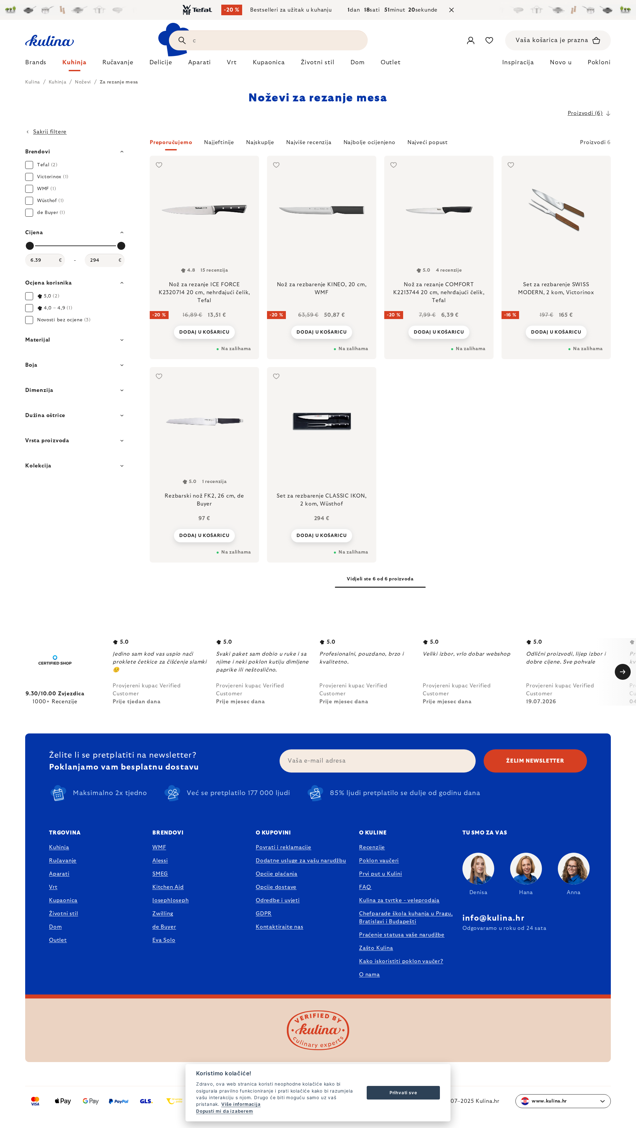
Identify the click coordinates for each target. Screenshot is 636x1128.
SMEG (160, 874)
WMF (159, 847)
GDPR (264, 913)
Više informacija (241, 1104)
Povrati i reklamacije (283, 847)
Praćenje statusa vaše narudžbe (402, 935)
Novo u (560, 63)
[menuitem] (35, 64)
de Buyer (164, 927)
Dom (55, 927)
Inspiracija (518, 63)
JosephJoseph (170, 900)
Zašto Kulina (376, 948)
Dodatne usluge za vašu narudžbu (301, 860)
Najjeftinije (219, 142)
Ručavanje (63, 860)
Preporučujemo (171, 142)
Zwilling (162, 913)
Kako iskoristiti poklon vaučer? (401, 961)
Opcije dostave (276, 887)
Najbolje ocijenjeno (370, 142)
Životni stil (63, 913)
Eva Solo (163, 940)
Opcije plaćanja (276, 874)
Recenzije (372, 847)
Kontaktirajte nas (279, 927)
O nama (369, 974)
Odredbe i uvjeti (278, 900)
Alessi (160, 860)
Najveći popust (427, 142)
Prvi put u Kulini (380, 874)
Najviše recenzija (309, 142)
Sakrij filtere (50, 131)
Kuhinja (59, 847)
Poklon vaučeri (379, 860)
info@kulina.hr (493, 918)
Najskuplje (260, 142)
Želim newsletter (535, 761)
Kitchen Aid (168, 887)
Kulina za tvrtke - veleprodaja (399, 900)
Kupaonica (63, 900)
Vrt (53, 887)
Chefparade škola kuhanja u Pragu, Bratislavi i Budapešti (405, 917)
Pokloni (599, 63)
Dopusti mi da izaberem (224, 1111)
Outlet (58, 940)
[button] (380, 144)
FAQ (365, 887)
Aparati (59, 874)
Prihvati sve (403, 1092)
